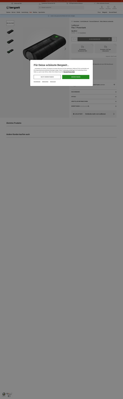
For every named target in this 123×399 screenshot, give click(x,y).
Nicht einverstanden (47, 77)
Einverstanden (75, 77)
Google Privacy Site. (69, 72)
